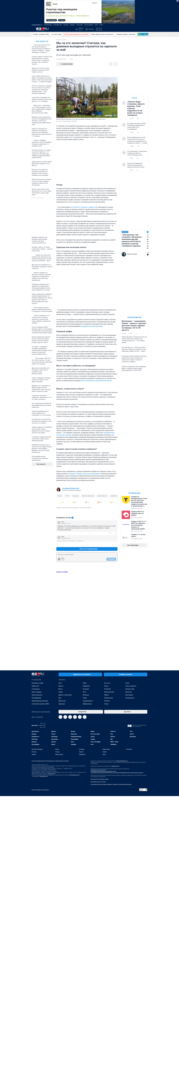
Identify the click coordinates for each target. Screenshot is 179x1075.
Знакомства (57, 25)
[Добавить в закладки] (111, 64)
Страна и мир (129, 689)
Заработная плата (116, 496)
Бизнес (61, 686)
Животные (62, 701)
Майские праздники (88, 496)
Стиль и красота (130, 686)
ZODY (96, 25)
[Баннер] (144, 34)
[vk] (65, 717)
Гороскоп (79, 25)
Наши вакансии (37, 695)
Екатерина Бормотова (70, 488)
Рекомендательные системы (98, 781)
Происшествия (109, 692)
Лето (84, 692)
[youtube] (85, 717)
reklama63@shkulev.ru (122, 761)
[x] (80, 717)
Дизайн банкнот (102, 496)
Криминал (86, 686)
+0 (110, 533)
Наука (85, 698)
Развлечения (108, 698)
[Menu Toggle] (33, 29)
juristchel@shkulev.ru (74, 775)
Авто (60, 683)
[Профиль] (146, 29)
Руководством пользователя (98, 770)
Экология (128, 692)
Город (60, 692)
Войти (63, 559)
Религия (107, 701)
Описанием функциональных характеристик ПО (103, 771)
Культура (86, 689)
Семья (106, 704)
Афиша (72, 25)
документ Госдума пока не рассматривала (84, 474)
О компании (36, 689)
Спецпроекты (129, 698)
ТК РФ (67, 496)
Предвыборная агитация (40, 701)
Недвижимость (37, 25)
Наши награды (36, 692)
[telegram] (60, 717)
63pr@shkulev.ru (115, 766)
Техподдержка (36, 698)
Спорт (127, 683)
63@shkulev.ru (51, 773)
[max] (75, 717)
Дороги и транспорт (65, 695)
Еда (60, 698)
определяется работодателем (92, 326)
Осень (106, 686)
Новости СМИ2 (62, 572)
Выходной (75, 496)
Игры (101, 25)
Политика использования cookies (100, 779)
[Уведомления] (141, 29)
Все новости (42, 41)
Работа (60, 496)
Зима (84, 683)
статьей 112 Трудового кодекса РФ (84, 207)
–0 (115, 533)
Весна (60, 689)
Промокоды (48, 25)
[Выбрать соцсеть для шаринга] (115, 64)
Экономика (129, 695)
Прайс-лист (35, 686)
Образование (87, 704)
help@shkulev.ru (44, 776)
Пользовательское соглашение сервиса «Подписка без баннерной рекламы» (111, 784)
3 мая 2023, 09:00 (61, 59)
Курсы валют (88, 25)
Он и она (107, 683)
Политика (107, 689)
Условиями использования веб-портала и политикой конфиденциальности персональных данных (117, 772)
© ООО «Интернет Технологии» (40, 790)
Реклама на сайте (37, 683)
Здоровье (62, 704)
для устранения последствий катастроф (96, 380)
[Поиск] (137, 29)
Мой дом (86, 695)
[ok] (70, 717)
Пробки (90, 29)
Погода (65, 25)
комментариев (66, 64)
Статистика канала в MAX (40, 704)
